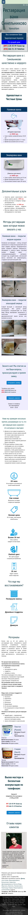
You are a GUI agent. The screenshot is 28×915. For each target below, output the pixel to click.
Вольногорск (5, 882)
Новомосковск (18, 886)
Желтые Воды (17, 884)
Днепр (23, 878)
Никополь (10, 886)
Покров (10, 887)
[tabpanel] (14, 5)
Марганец (4, 886)
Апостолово (5, 880)
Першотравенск (18, 887)
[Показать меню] (3, 2)
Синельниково (6, 889)
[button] (10, 45)
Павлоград (5, 887)
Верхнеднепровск (14, 880)
